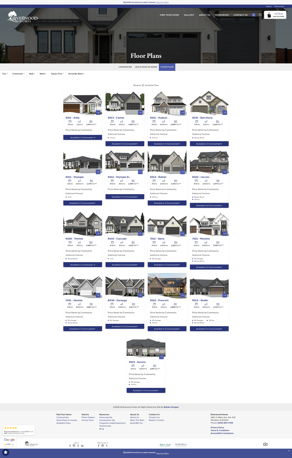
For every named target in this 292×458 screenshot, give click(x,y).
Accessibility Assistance (222, 433)
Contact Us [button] (241, 14)
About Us (134, 417)
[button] (170, 14)
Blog (101, 428)
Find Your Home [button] (169, 14)
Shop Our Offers (162, 453)
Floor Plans (167, 67)
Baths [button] (42, 73)
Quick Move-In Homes (146, 67)
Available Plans (63, 422)
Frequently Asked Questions (112, 422)
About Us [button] (204, 14)
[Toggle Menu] (260, 15)
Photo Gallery (88, 417)
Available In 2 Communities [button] (124, 143)
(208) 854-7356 (225, 422)
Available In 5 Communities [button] (124, 264)
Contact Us (154, 417)
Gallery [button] (189, 14)
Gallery (269, 6)
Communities (125, 67)
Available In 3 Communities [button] (166, 143)
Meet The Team (137, 420)
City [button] (4, 73)
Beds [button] (31, 73)
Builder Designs (171, 406)
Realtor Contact (156, 420)
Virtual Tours (88, 420)
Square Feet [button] (56, 73)
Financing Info (105, 417)
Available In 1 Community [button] (81, 137)
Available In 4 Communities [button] (124, 196)
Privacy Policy (217, 427)
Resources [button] (222, 14)
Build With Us (136, 422)
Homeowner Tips (107, 420)
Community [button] (17, 73)
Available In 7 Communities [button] (166, 264)
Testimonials (279, 6)
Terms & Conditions (220, 430)
